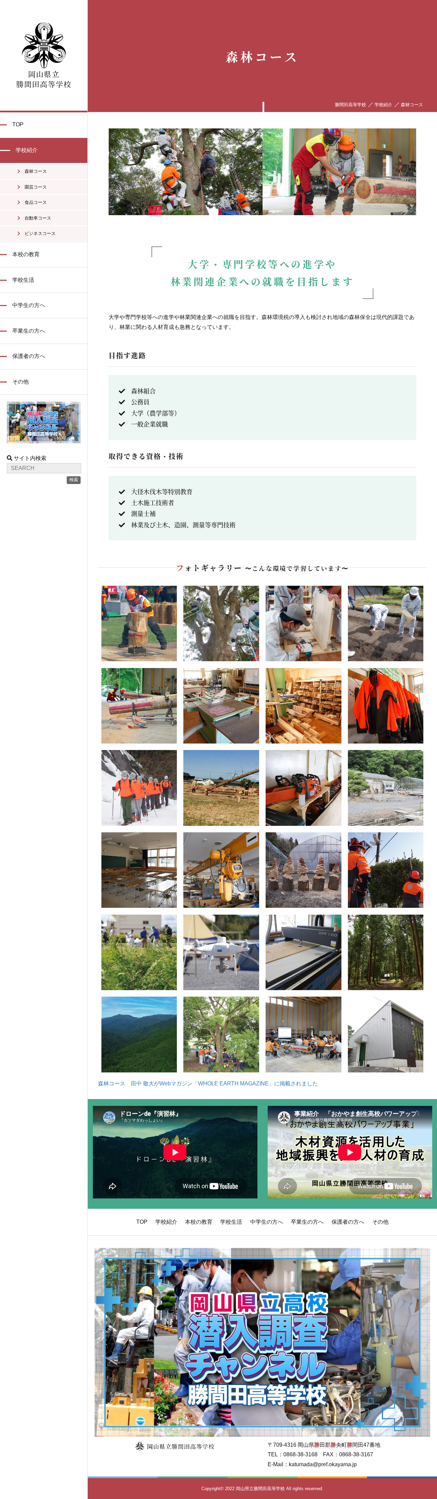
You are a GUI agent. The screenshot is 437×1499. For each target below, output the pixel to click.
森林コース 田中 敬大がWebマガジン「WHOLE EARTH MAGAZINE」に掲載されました (208, 1083)
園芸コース (33, 187)
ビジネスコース (38, 233)
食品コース (33, 202)
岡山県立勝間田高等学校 (44, 55)
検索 (73, 479)
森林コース (33, 171)
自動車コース (35, 218)
